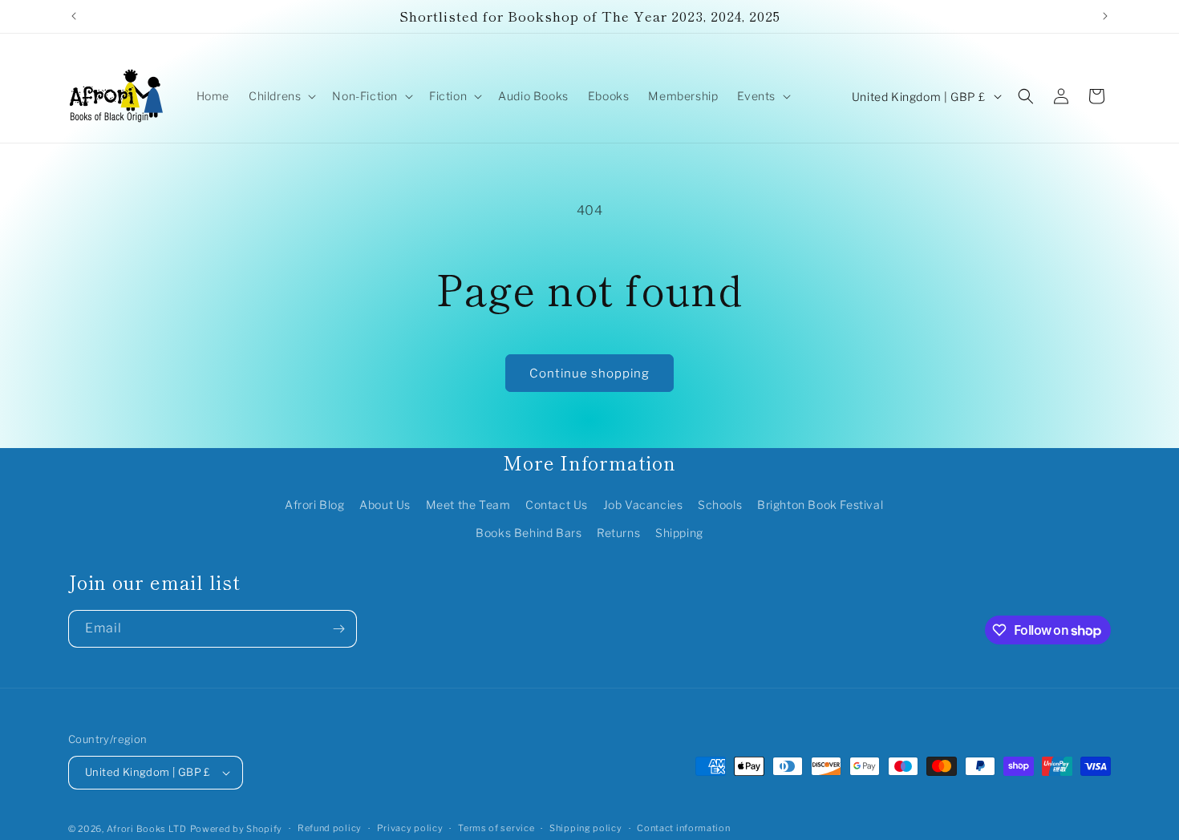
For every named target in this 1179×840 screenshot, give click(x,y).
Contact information (683, 828)
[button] (280, 96)
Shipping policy (585, 828)
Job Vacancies (643, 504)
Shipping (679, 532)
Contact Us (556, 504)
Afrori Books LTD (147, 828)
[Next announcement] (1105, 16)
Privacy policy (410, 828)
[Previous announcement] (73, 16)
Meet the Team (468, 504)
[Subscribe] (338, 629)
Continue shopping (589, 373)
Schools (720, 504)
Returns (618, 532)
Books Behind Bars (528, 532)
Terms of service (496, 828)
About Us (385, 504)
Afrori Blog (315, 504)
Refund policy (330, 828)
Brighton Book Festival (820, 504)
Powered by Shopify (236, 828)
